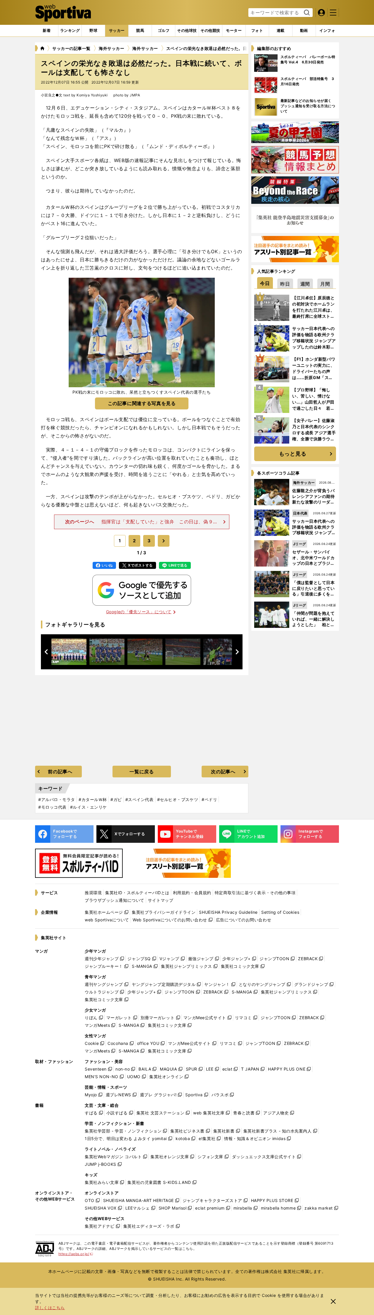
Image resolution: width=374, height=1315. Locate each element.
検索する (306, 12)
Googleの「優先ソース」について (139, 611)
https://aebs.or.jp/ (75, 1254)
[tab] (93, 31)
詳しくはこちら (50, 1307)
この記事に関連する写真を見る (142, 403)
